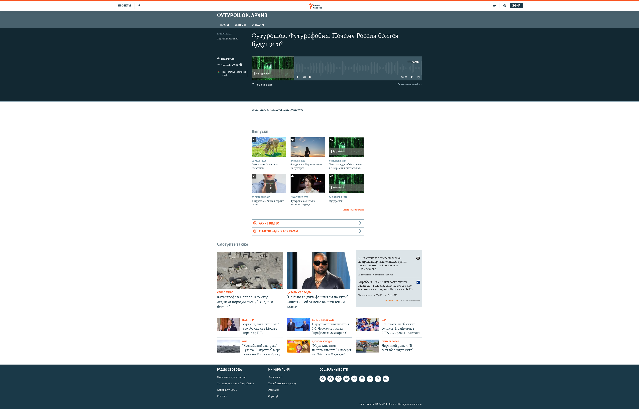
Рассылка (273, 390)
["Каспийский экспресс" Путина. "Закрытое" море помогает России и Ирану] (228, 346)
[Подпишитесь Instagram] (362, 379)
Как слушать (275, 377)
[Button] (225, 59)
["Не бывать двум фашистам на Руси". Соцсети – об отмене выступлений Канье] (319, 270)
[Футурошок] (346, 183)
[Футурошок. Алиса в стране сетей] (269, 183)
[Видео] (495, 5)
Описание (258, 25)
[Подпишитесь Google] (323, 379)
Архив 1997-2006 (227, 390)
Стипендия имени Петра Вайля (235, 384)
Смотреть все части (353, 210)
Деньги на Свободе (323, 320)
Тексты (224, 25)
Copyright (273, 396)
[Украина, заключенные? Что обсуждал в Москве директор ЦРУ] (228, 324)
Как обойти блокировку (282, 384)
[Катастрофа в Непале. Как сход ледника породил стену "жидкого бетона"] (250, 270)
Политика (248, 320)
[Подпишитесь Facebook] (330, 379)
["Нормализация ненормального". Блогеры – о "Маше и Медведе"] (298, 346)
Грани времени (390, 341)
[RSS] (370, 379)
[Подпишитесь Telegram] (354, 379)
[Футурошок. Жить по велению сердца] (308, 183)
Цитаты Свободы (299, 292)
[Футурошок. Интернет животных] (269, 147)
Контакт (222, 396)
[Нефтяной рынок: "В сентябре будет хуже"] (367, 346)
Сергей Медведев (227, 38)
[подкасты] (505, 5)
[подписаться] (386, 379)
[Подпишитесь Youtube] (346, 379)
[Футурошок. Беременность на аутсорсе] (308, 147)
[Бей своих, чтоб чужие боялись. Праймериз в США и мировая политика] (367, 324)
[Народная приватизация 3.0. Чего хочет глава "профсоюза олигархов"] (298, 324)
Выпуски (240, 25)
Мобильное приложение (231, 377)
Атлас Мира (225, 292)
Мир (244, 341)
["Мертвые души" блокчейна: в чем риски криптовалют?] (346, 147)
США (384, 320)
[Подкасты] (378, 379)
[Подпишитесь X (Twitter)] (338, 379)
